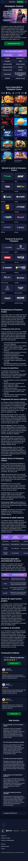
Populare (3, 92)
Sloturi (22, 92)
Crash (16, 92)
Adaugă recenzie (14, 663)
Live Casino (9, 93)
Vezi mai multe (14, 713)
